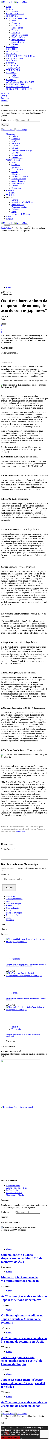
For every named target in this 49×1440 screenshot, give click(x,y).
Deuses (14, 30)
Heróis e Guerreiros (19, 35)
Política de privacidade (10, 1438)
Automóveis (16, 155)
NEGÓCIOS (11, 61)
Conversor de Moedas (20, 214)
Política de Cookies (19, 207)
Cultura (9, 228)
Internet (14, 148)
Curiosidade (16, 25)
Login (8, 6)
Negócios (15, 141)
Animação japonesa (14, 899)
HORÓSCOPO (12, 51)
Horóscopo (16, 188)
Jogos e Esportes (18, 39)
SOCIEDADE (12, 65)
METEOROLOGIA (14, 58)
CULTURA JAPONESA (16, 18)
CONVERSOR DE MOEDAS (19, 89)
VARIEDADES (13, 70)
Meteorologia (16, 157)
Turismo (14, 44)
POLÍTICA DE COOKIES (17, 87)
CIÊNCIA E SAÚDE (15, 14)
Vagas (13, 75)
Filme (8, 910)
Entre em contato (13, 1185)
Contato (14, 200)
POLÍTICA (11, 63)
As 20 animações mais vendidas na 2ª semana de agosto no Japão (24, 1404)
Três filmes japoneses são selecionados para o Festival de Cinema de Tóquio (21, 1360)
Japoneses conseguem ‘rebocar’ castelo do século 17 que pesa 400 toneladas (23, 1383)
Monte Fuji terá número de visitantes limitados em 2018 (20, 1279)
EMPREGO (11, 72)
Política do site (17, 204)
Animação (10, 896)
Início (3, 228)
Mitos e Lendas (17, 42)
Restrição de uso (20, 831)
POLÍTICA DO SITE (15, 84)
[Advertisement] (24, 257)
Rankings (10, 920)
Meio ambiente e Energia (21, 150)
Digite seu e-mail (8, 120)
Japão (8, 917)
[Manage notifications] (7, 1433)
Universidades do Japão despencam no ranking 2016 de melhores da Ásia (21, 1258)
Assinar (5, 125)
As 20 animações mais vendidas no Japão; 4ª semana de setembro (24, 1298)
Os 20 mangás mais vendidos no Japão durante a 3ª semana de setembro (22, 1319)
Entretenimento (12, 908)
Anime (9, 901)
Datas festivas (17, 28)
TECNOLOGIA (13, 68)
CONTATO (11, 79)
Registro (9, 9)
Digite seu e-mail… (9, 874)
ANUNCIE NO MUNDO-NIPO (20, 82)
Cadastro (15, 77)
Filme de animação (14, 913)
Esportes (15, 153)
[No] (21, 1438)
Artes (13, 21)
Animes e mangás (13, 903)
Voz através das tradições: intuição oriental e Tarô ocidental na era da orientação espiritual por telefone (26, 964)
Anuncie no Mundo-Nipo (22, 202)
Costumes (15, 23)
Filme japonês (12, 915)
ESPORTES (11, 49)
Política (14, 136)
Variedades (16, 959)
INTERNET (11, 54)
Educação (15, 32)
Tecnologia (16, 1029)
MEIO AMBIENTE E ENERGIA (20, 56)
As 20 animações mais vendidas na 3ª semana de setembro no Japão (24, 1339)
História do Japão (18, 37)
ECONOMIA (12, 46)
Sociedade (15, 143)
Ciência (14, 146)
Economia (15, 139)
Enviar (4, 1217)
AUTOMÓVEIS (13, 11)
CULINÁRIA (12, 16)
